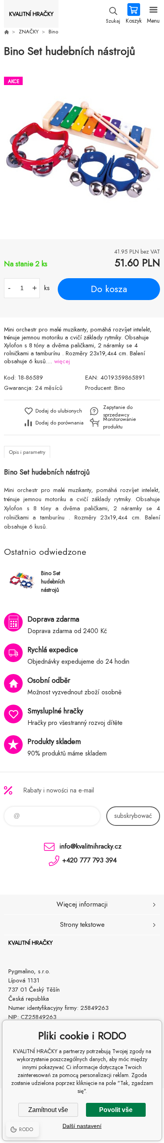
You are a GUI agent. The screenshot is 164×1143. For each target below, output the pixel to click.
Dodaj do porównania (59, 422)
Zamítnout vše (48, 1109)
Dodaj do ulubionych (58, 411)
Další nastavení (82, 1126)
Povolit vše (116, 1109)
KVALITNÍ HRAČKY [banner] (31, 14)
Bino (53, 31)
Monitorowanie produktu (119, 423)
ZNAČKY (29, 31)
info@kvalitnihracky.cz (90, 846)
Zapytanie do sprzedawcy (118, 411)
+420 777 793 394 (89, 860)
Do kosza (109, 289)
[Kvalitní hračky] (6, 31)
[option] (82, 149)
